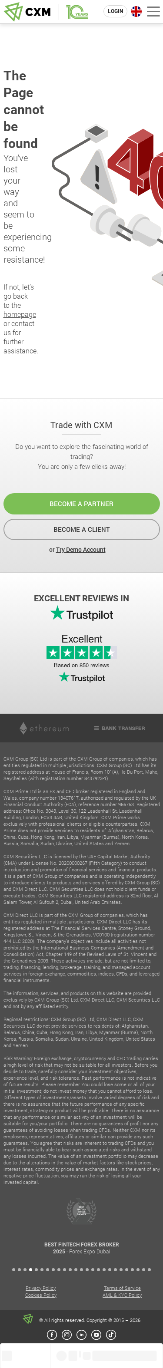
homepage (19, 314)
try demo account (81, 549)
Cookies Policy (41, 1294)
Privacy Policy (41, 1288)
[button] (13, 1269)
